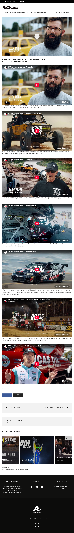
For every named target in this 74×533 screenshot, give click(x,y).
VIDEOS (33, 12)
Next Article (59, 406)
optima (4, 388)
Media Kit (19, 488)
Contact (15, 1)
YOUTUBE (62, 488)
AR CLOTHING (41, 12)
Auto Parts (7, 1)
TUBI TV (66, 486)
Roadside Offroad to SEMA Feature (53, 408)
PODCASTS (21, 12)
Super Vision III (16, 407)
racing (8, 388)
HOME (7, 12)
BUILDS (28, 12)
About (21, 1)
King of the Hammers (58, 105)
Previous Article (16, 406)
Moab (65, 151)
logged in (13, 469)
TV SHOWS (13, 12)
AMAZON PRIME (58, 486)
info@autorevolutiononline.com (12, 492)
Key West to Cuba (20, 340)
